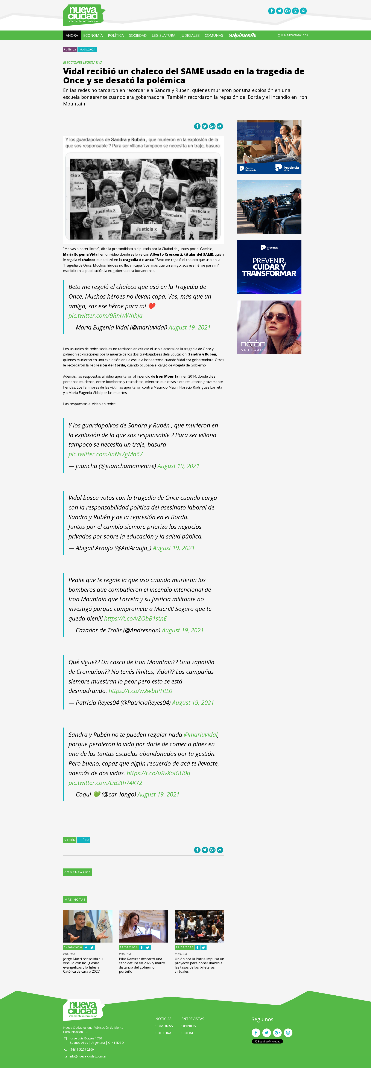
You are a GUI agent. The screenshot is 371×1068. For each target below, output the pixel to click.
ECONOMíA (93, 35)
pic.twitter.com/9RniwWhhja (105, 315)
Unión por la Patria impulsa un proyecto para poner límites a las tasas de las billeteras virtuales (199, 965)
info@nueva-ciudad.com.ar (88, 1056)
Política (70, 49)
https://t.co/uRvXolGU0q (158, 773)
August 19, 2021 (190, 327)
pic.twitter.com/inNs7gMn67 (105, 454)
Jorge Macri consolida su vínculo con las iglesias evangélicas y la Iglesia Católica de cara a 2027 (83, 965)
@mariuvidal (200, 734)
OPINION (188, 1026)
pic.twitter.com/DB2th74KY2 (105, 782)
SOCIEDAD (138, 35)
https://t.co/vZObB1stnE (135, 618)
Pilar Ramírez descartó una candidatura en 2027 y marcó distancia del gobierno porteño (142, 965)
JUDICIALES (190, 35)
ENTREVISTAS (192, 1018)
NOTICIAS (163, 1018)
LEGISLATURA (163, 35)
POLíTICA (116, 35)
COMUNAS (214, 35)
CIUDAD (188, 1033)
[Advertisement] (269, 391)
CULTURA (163, 1033)
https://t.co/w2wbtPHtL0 (140, 691)
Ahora (72, 35)
